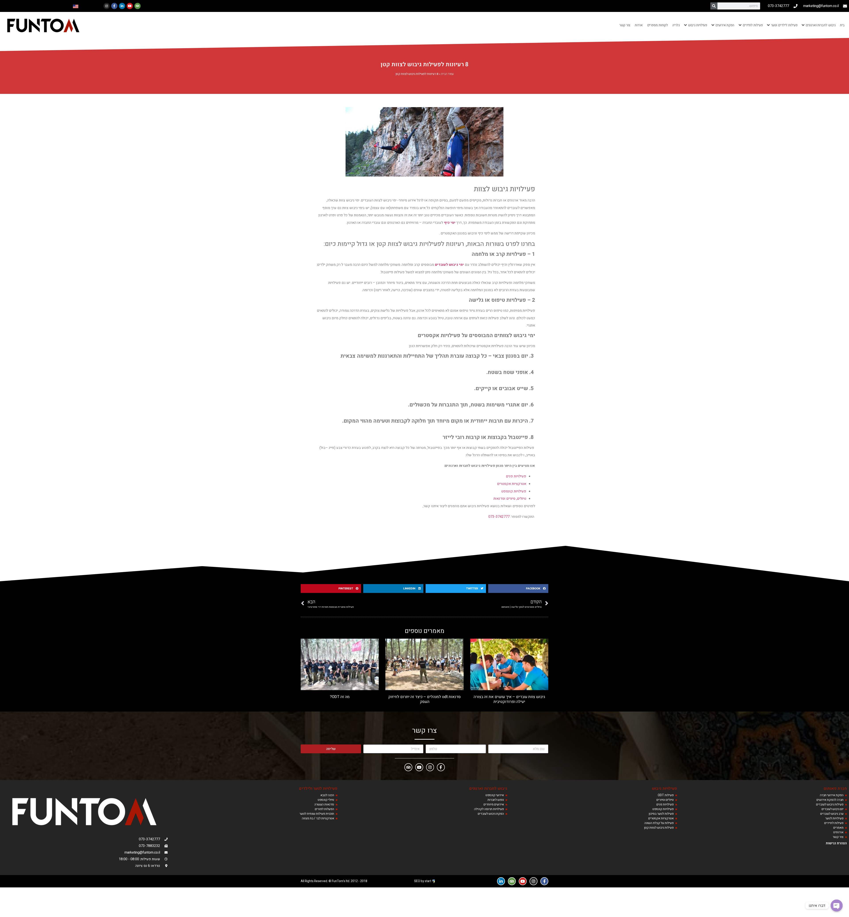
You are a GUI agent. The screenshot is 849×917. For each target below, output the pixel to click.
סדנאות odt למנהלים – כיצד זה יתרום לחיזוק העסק (424, 699)
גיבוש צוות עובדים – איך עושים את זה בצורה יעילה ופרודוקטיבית (509, 699)
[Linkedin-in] (122, 6)
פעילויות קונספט (513, 491)
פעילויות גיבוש (664, 789)
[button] (518, 588)
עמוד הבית (447, 74)
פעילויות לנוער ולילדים (318, 789)
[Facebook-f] (114, 6)
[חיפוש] (713, 5)
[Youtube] (130, 6)
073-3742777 (499, 516)
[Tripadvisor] (137, 6)
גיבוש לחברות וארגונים (488, 789)
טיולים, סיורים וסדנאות (509, 498)
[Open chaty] (837, 905)
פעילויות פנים (516, 476)
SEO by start (423, 881)
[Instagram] (106, 6)
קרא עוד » (509, 707)
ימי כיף (450, 222)
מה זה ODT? (340, 697)
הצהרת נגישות (836, 843)
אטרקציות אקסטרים (511, 483)
